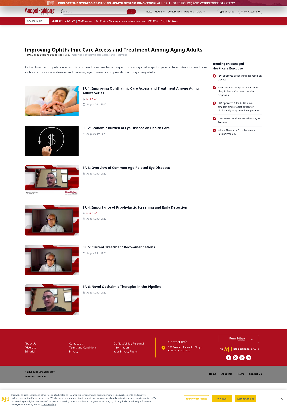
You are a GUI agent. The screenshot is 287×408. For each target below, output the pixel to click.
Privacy (73, 351)
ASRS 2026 (153, 21)
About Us (30, 343)
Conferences (175, 11)
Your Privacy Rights (126, 351)
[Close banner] (282, 4)
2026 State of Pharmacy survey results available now (120, 21)
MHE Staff (91, 99)
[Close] (281, 398)
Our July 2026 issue (169, 21)
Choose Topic (34, 20)
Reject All (222, 398)
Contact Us (76, 343)
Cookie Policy (49, 404)
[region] (143, 399)
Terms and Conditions (83, 347)
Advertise (30, 347)
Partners (189, 11)
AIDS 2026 (70, 21)
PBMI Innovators (85, 21)
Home (28, 54)
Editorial (30, 351)
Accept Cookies (245, 398)
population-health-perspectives (51, 54)
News (149, 11)
